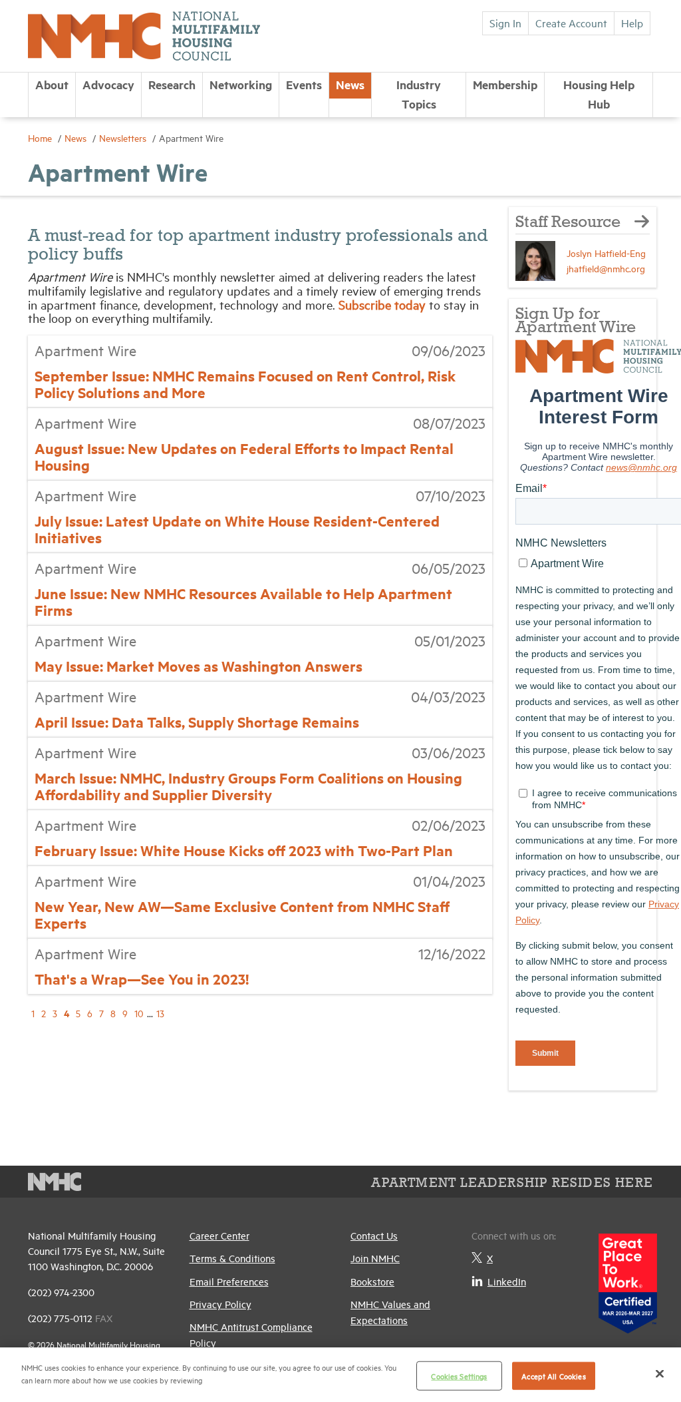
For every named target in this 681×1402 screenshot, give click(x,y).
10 (139, 1013)
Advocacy (108, 85)
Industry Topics (418, 94)
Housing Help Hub (598, 94)
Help (632, 22)
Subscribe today (384, 304)
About (51, 85)
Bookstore (372, 1281)
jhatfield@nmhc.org (606, 268)
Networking (240, 85)
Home (41, 137)
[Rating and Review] (628, 1278)
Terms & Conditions (232, 1258)
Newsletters (124, 137)
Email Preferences (229, 1281)
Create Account (571, 22)
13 (160, 1013)
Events (304, 85)
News (350, 85)
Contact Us (374, 1235)
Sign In (505, 22)
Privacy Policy (220, 1303)
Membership (505, 85)
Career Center (219, 1235)
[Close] (659, 1373)
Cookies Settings (459, 1375)
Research (172, 85)
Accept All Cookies (553, 1375)
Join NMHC (375, 1258)
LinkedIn (506, 1281)
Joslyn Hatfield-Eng (606, 252)
